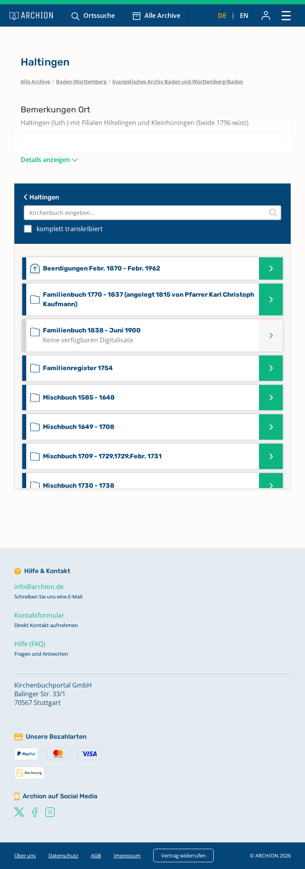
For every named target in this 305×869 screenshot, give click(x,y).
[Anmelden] (266, 15)
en (244, 15)
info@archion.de (39, 586)
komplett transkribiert (70, 228)
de (222, 15)
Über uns (25, 855)
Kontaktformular (39, 615)
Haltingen (43, 197)
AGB (96, 855)
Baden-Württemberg (81, 81)
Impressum (127, 855)
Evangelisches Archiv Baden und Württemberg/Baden (177, 81)
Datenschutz (63, 855)
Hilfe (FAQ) (29, 643)
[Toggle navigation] (286, 15)
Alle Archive (162, 15)
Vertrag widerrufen (183, 855)
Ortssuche (99, 15)
